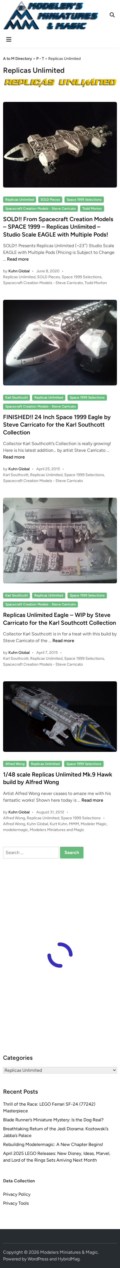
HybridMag (69, 1259)
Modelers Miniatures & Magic (69, 1252)
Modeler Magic (94, 824)
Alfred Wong (15, 764)
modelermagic (15, 829)
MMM (74, 824)
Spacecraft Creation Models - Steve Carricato (40, 208)
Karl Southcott (16, 397)
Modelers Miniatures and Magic (57, 829)
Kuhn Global (19, 271)
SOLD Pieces (50, 200)
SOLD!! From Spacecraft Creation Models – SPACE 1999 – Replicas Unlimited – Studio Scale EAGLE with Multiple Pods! (58, 227)
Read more (18, 259)
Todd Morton (92, 208)
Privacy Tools (16, 1203)
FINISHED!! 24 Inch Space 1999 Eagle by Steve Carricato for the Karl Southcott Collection (57, 424)
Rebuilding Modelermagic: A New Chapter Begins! (53, 1144)
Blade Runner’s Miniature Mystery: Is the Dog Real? (53, 1119)
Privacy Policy (16, 1194)
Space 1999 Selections (84, 200)
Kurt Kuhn (58, 824)
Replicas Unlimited (19, 200)
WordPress (38, 1259)
